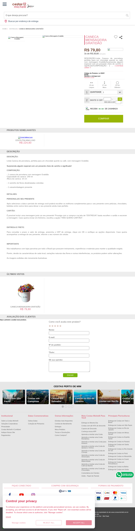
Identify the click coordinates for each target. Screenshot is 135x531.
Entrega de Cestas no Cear (118, 459)
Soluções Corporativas (9, 424)
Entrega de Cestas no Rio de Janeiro (118, 429)
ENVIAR (70, 375)
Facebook (9, 495)
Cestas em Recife (109, 401)
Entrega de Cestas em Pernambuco (116, 463)
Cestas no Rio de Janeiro (84, 400)
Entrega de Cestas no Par (118, 453)
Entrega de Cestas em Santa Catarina (118, 445)
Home (4, 29)
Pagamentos (5, 435)
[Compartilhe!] (120, 37)
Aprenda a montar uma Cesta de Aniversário (93, 456)
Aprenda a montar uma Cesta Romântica (92, 438)
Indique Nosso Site (8, 432)
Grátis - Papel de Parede (90, 476)
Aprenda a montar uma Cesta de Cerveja (93, 451)
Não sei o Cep (109, 102)
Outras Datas (32, 421)
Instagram (33, 495)
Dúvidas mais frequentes (64, 421)
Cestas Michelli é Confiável (11, 429)
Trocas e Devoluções (62, 432)
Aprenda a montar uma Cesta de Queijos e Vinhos (93, 447)
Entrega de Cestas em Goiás (118, 469)
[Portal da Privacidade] (65, 492)
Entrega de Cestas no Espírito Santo (119, 438)
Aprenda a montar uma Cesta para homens (93, 442)
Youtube (21, 495)
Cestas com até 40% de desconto (93, 426)
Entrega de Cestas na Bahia (118, 467)
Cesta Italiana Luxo (25, 140)
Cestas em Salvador (57, 400)
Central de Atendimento (63, 424)
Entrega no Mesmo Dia (89, 423)
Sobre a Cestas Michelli (9, 421)
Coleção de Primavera (36, 424)
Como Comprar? (61, 435)
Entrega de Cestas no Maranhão (120, 456)
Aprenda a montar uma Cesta (92, 434)
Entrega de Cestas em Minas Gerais (118, 433)
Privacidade (5, 427)
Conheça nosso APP (88, 431)
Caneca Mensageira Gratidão (25, 307)
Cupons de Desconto (89, 429)
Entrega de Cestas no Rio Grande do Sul (120, 450)
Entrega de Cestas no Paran (118, 442)
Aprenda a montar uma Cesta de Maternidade (93, 460)
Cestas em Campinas (34, 400)
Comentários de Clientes (90, 473)
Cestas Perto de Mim (67, 386)
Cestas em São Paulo (12, 400)
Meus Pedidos (60, 429)
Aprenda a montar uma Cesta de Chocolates (93, 469)
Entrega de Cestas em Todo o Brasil (118, 421)
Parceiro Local (89, 77)
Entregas (13, 29)
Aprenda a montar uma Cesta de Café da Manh (93, 465)
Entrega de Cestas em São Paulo (120, 425)
